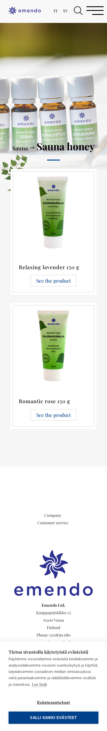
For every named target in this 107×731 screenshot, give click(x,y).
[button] (78, 10)
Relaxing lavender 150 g (49, 267)
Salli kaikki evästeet (53, 718)
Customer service (52, 522)
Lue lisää (39, 684)
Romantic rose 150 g (44, 401)
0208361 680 (60, 635)
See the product (53, 280)
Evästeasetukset (53, 702)
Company (52, 515)
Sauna (20, 148)
